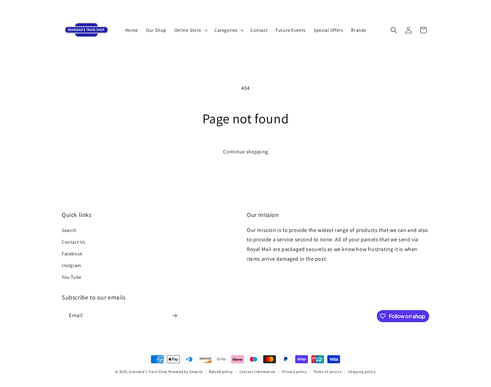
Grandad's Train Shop (148, 371)
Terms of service (327, 371)
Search (69, 230)
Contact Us (74, 242)
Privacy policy (294, 371)
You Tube (71, 277)
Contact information (257, 371)
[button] (190, 30)
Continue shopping (245, 151)
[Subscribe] (174, 316)
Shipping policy (362, 371)
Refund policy (221, 371)
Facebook (72, 254)
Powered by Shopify (185, 371)
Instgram (71, 265)
